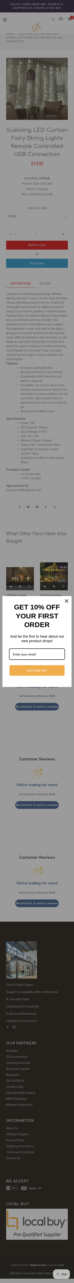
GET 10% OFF (37, 670)
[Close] (67, 601)
